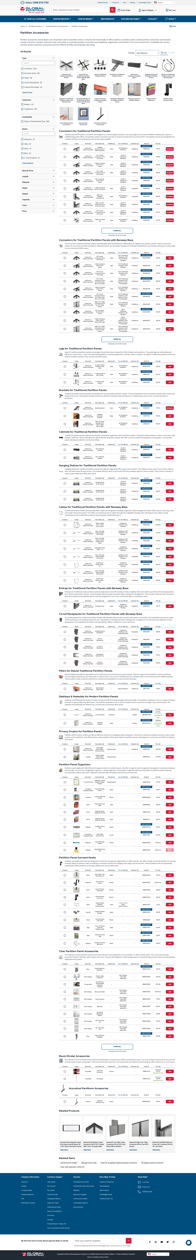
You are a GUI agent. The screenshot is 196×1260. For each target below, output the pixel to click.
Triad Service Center (80, 1198)
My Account (51, 1186)
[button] (164, 2)
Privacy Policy (109, 1246)
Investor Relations (27, 1194)
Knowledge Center (145, 2)
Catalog (132, 2)
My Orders (50, 1190)
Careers (23, 1186)
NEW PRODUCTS (107, 19)
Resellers (76, 1190)
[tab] (164, 52)
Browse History (103, 2)
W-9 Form (50, 1215)
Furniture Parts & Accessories (57, 26)
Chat (124, 2)
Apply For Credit (53, 1203)
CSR (22, 1198)
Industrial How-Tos (106, 1198)
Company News (26, 1190)
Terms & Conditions (93, 1257)
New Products (104, 1190)
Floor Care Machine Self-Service (58, 1228)
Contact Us (115, 2)
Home (22, 26)
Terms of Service (122, 1246)
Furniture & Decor (35, 26)
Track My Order (52, 1194)
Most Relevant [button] (142, 53)
